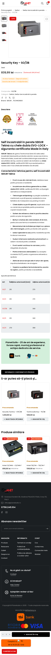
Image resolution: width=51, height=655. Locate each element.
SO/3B (4, 309)
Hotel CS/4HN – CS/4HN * (12, 465)
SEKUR (9, 100)
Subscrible (47, 528)
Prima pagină (6, 10)
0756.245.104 (8, 507)
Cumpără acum (9, 651)
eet (3, 67)
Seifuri (17, 10)
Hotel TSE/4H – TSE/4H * (36, 465)
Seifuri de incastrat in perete (33, 10)
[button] (46, 19)
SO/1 (4, 289)
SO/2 (4, 299)
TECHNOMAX (18, 100)
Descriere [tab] (5, 109)
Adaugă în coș (32, 634)
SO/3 (4, 318)
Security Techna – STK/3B (12, 412)
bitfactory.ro (30, 610)
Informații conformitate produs (19, 372)
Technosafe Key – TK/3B (36, 412)
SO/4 (4, 328)
